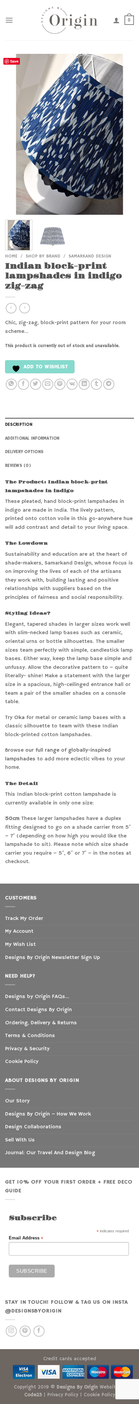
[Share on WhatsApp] (11, 384)
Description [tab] (18, 424)
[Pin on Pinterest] (59, 384)
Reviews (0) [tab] (18, 465)
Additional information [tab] (32, 438)
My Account (19, 931)
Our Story (17, 1101)
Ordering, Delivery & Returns (41, 1023)
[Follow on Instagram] (11, 1331)
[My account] (116, 20)
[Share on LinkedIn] (84, 384)
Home (11, 256)
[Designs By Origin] (69, 20)
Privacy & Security (27, 1049)
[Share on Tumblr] (96, 384)
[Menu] (9, 20)
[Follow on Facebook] (39, 1331)
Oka (19, 717)
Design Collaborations (33, 1127)
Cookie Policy (21, 1061)
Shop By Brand (43, 256)
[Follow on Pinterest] (25, 1331)
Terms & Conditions (30, 1035)
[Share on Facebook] (23, 384)
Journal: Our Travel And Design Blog (50, 1153)
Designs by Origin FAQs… (37, 996)
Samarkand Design (89, 256)
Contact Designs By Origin (38, 1009)
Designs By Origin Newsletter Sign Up (52, 957)
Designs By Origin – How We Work (48, 1114)
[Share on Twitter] (35, 384)
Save (14, 61)
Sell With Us (20, 1140)
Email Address (26, 1238)
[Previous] (16, 134)
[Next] (123, 134)
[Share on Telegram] (108, 384)
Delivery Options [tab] (24, 451)
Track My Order (24, 918)
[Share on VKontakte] (72, 384)
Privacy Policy (62, 1395)
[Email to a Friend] (47, 384)
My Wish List (20, 944)
